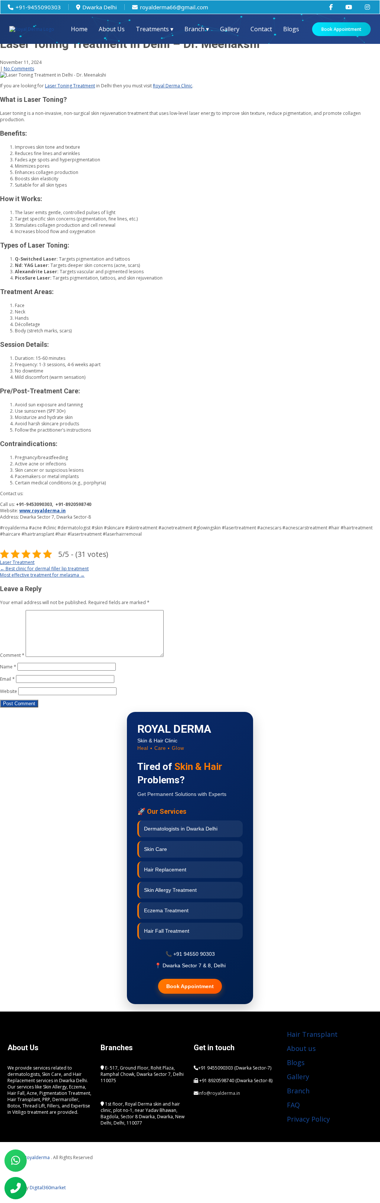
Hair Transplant (312, 1034)
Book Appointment (341, 29)
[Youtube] (203, 1124)
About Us (112, 29)
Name (8, 667)
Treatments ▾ (154, 29)
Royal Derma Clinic (172, 86)
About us (301, 1048)
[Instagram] (224, 1124)
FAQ (293, 1104)
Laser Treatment (17, 562)
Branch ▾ (196, 29)
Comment (12, 655)
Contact (261, 29)
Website (8, 691)
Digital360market (48, 1187)
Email (7, 679)
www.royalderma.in (42, 510)
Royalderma (37, 1157)
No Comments (19, 68)
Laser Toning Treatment (70, 86)
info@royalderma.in (219, 1093)
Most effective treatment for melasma (42, 575)
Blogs (291, 29)
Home (79, 29)
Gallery (229, 29)
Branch (298, 1090)
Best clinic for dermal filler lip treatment (44, 568)
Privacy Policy (308, 1119)
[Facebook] (246, 1124)
